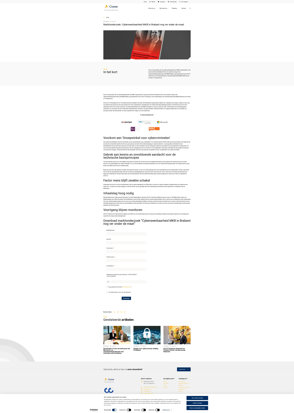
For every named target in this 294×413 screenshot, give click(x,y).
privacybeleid (126, 287)
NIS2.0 (180, 391)
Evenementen (173, 1)
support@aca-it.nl (149, 393)
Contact (183, 8)
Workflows (182, 389)
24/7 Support (184, 1)
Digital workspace (183, 383)
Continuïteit (182, 381)
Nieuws (153, 1)
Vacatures (162, 1)
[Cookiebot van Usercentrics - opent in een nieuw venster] (94, 410)
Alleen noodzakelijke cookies (197, 408)
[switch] (129, 410)
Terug (107, 17)
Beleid (165, 381)
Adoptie (181, 385)
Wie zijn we (151, 8)
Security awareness (184, 387)
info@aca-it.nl (147, 389)
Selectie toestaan (197, 403)
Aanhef (108, 239)
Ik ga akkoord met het (119, 287)
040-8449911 (147, 391)
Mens (165, 385)
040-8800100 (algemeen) (150, 387)
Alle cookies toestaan (197, 398)
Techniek (166, 383)
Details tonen (166, 410)
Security (165, 387)
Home (145, 1)
